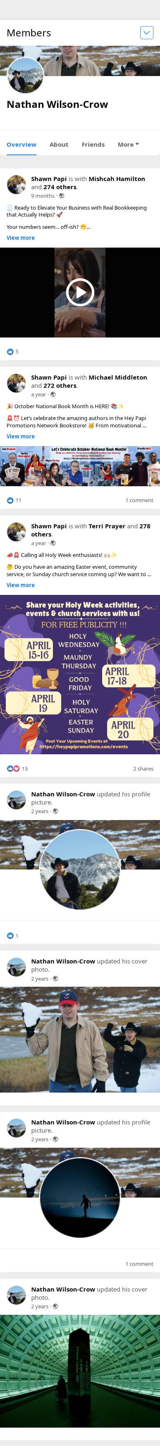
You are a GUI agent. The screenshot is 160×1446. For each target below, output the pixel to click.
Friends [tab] (93, 144)
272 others (59, 385)
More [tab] (126, 144)
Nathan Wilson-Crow (63, 794)
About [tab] (59, 144)
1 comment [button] (139, 500)
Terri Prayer (107, 526)
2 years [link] (39, 811)
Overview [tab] (22, 144)
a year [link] (38, 394)
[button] (12, 351)
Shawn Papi (49, 178)
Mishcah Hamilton (117, 178)
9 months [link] (43, 195)
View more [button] (21, 238)
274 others (59, 187)
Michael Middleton (118, 377)
